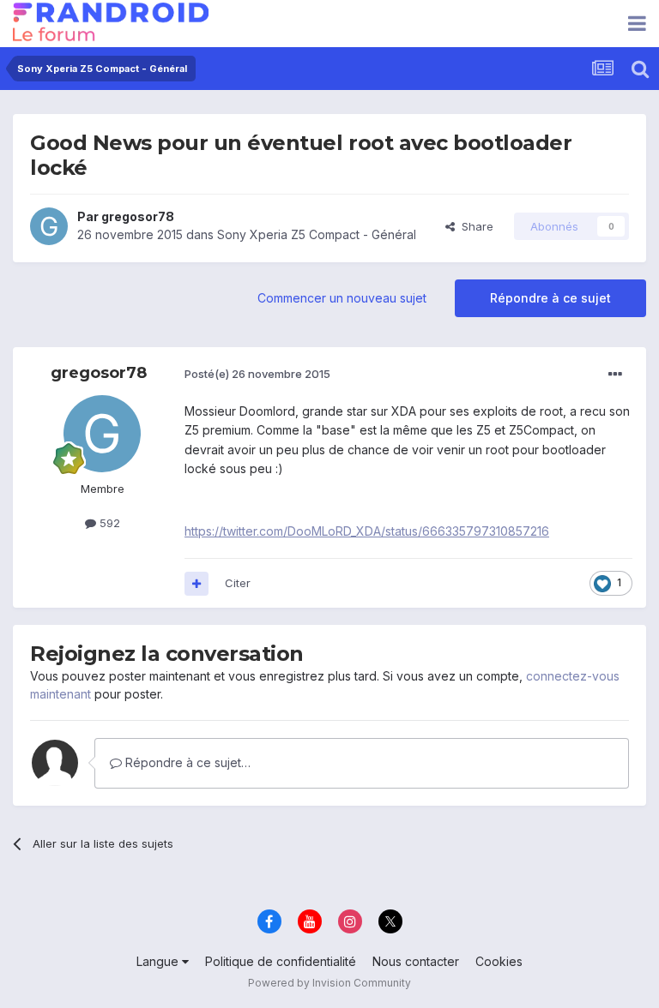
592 (108, 523)
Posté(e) (257, 374)
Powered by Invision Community (329, 982)
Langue (159, 961)
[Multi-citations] (196, 584)
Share (474, 226)
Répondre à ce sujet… (186, 762)
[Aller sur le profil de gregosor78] (49, 226)
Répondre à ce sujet (550, 298)
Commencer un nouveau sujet (341, 298)
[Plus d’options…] (615, 374)
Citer (238, 583)
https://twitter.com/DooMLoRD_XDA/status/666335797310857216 (366, 531)
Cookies (499, 961)
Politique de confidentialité (280, 961)
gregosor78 (137, 216)
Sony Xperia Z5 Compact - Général (316, 234)
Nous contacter (415, 961)
